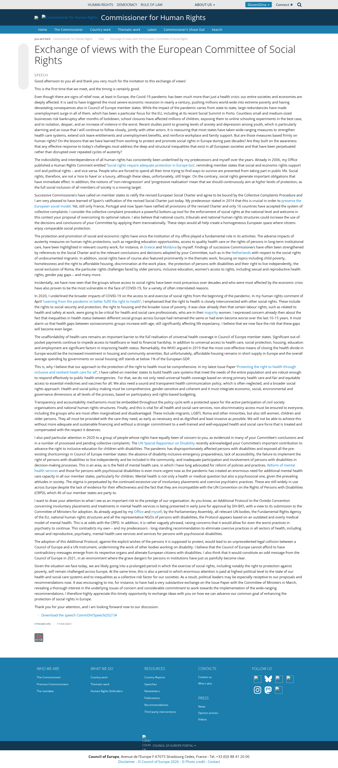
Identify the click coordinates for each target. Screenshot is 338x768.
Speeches (150, 684)
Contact (214, 761)
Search (217, 29)
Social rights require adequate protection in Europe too (150, 165)
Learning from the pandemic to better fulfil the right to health (91, 301)
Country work (100, 29)
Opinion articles (208, 713)
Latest (152, 29)
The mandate (45, 691)
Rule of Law (152, 4)
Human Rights (100, 4)
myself (156, 511)
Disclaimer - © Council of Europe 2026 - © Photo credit (162, 761)
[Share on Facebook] (23, 66)
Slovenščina (257, 4)
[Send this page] (23, 84)
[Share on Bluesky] (23, 49)
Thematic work (129, 29)
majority (211, 312)
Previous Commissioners (53, 684)
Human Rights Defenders (107, 691)
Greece (149, 247)
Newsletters (152, 691)
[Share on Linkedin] (23, 75)
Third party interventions (160, 712)
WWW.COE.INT (45, 5)
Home (42, 29)
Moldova (170, 247)
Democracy (127, 4)
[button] (169, 745)
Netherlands (241, 252)
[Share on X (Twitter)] (23, 58)
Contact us (205, 677)
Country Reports (154, 677)
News (201, 706)
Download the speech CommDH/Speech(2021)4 (79, 615)
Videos (202, 719)
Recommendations (156, 705)
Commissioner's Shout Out (184, 29)
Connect (282, 4)
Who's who (205, 683)
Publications (152, 698)
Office (138, 511)
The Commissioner (68, 29)
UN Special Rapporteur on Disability (166, 443)
